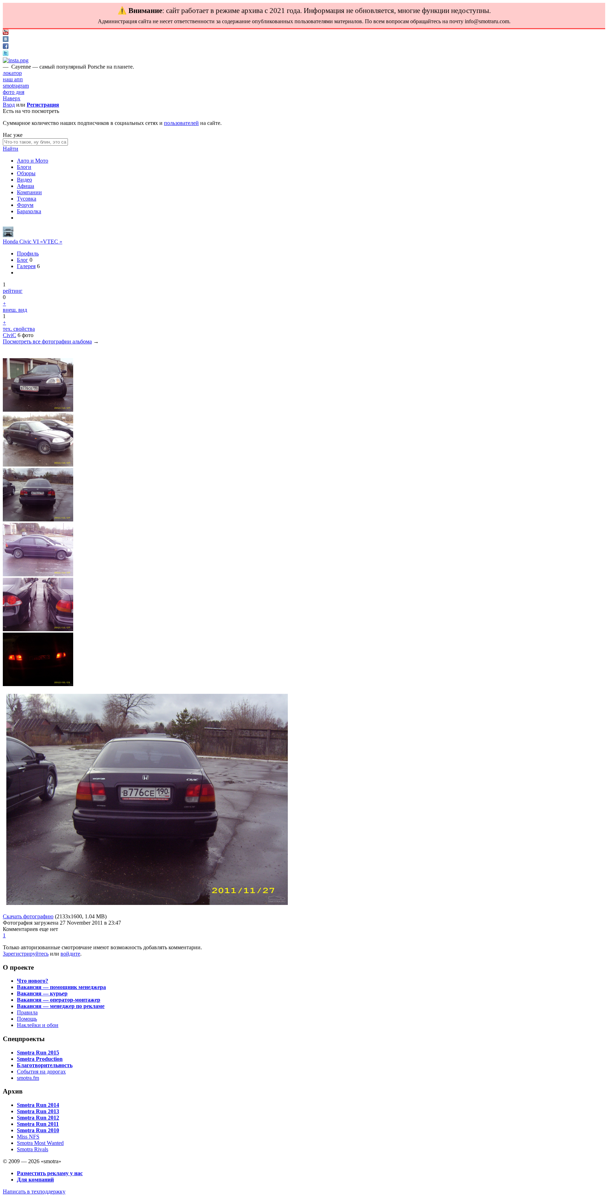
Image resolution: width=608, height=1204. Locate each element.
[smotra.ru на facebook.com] (5, 47)
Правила (27, 1012)
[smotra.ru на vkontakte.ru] (5, 40)
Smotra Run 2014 (38, 1105)
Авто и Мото (32, 161)
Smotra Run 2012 (38, 1118)
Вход (9, 105)
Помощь (27, 1019)
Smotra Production (40, 1059)
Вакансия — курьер (42, 993)
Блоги (24, 167)
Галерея (26, 266)
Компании (29, 192)
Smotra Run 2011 (38, 1124)
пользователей (181, 123)
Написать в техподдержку (34, 1192)
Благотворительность (44, 1065)
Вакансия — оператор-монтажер (58, 1000)
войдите (70, 954)
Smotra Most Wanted (40, 1143)
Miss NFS (28, 1137)
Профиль (28, 253)
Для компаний (35, 1180)
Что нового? (32, 981)
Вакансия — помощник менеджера (61, 987)
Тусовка (26, 199)
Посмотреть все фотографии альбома (47, 341)
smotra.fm (28, 1078)
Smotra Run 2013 (38, 1111)
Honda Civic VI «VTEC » (32, 242)
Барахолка (29, 211)
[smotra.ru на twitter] (5, 54)
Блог (22, 260)
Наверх (11, 98)
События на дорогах (41, 1072)
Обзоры (26, 173)
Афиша (25, 186)
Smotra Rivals (32, 1149)
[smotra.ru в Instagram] (15, 60)
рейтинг (13, 291)
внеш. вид (15, 310)
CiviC (9, 335)
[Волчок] (8, 235)
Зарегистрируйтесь (26, 954)
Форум (25, 205)
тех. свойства (19, 329)
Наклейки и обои (37, 1025)
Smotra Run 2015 (38, 1053)
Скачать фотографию (28, 916)
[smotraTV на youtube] (5, 33)
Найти (10, 149)
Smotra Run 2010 (38, 1130)
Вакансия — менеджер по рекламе (60, 1006)
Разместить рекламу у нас (50, 1173)
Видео (24, 180)
